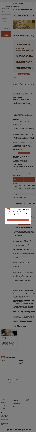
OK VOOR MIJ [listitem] (18, 219)
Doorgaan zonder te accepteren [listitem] (17, 210)
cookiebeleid (14, 216)
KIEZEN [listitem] (18, 222)
